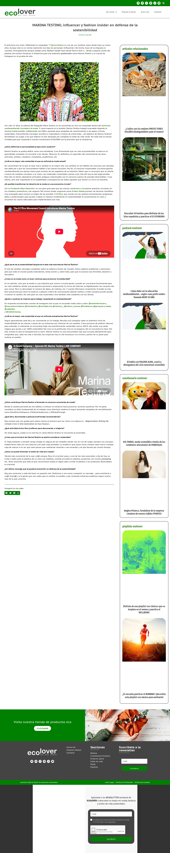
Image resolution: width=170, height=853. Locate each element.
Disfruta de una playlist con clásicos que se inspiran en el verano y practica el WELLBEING (144, 609)
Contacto (157, 12)
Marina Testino (57, 45)
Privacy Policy (112, 822)
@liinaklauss (86, 306)
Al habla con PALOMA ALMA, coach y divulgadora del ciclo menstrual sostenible (144, 363)
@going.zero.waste (102, 306)
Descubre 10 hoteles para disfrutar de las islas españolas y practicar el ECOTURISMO (144, 215)
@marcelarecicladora (14, 306)
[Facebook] (138, 3)
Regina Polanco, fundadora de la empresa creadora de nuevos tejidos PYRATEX (144, 512)
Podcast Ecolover (129, 12)
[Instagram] (146, 3)
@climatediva (31, 306)
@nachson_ (58, 306)
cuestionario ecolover (134, 378)
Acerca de (145, 12)
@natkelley (10, 309)
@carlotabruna (45, 306)
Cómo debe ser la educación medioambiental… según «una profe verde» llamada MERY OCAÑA (144, 294)
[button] (163, 3)
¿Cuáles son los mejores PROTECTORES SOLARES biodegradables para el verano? (144, 130)
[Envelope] (159, 3)
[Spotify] (150, 3)
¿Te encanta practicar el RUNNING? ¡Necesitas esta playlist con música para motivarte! (144, 695)
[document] (85, 819)
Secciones (110, 12)
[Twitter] (142, 3)
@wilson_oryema (72, 306)
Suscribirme (134, 768)
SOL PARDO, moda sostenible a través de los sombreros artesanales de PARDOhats (144, 443)
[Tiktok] (154, 3)
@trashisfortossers (97, 303)
